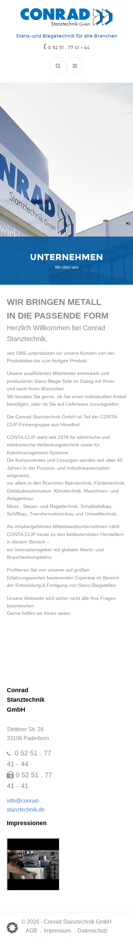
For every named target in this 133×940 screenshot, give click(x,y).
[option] (66, 261)
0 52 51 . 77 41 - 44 (69, 48)
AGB (31, 931)
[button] (12, 927)
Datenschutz (92, 931)
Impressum (57, 931)
